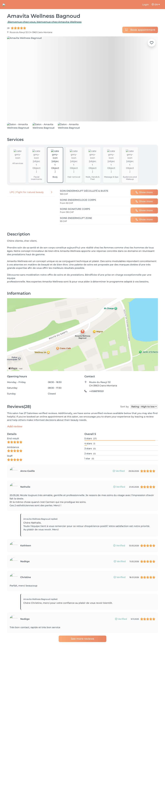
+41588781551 (96, 402)
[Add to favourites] (151, 43)
